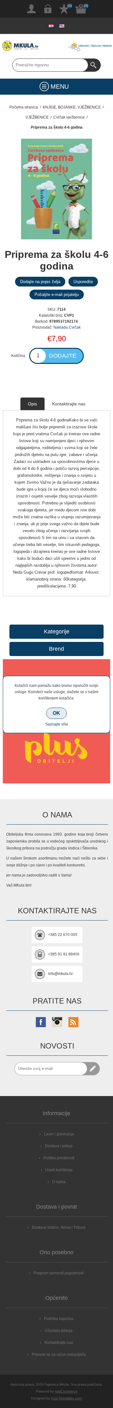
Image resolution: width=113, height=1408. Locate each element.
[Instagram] (57, 1022)
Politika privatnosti (58, 1158)
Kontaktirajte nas (59, 1342)
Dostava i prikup (59, 1146)
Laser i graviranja (59, 1134)
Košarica (81, 9)
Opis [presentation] (32, 403)
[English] (62, 26)
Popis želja (64, 9)
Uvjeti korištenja (59, 1170)
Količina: (18, 355)
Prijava (48, 9)
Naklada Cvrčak (67, 327)
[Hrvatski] (51, 26)
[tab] (32, 404)
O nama (59, 1182)
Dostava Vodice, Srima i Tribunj (58, 1227)
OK (56, 713)
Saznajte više (56, 724)
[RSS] (73, 1022)
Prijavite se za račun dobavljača (59, 1354)
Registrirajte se (31, 9)
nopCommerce (66, 1391)
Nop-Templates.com (66, 1398)
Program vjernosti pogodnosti (59, 1273)
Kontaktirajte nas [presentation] (68, 403)
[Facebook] (41, 1022)
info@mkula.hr (60, 973)
